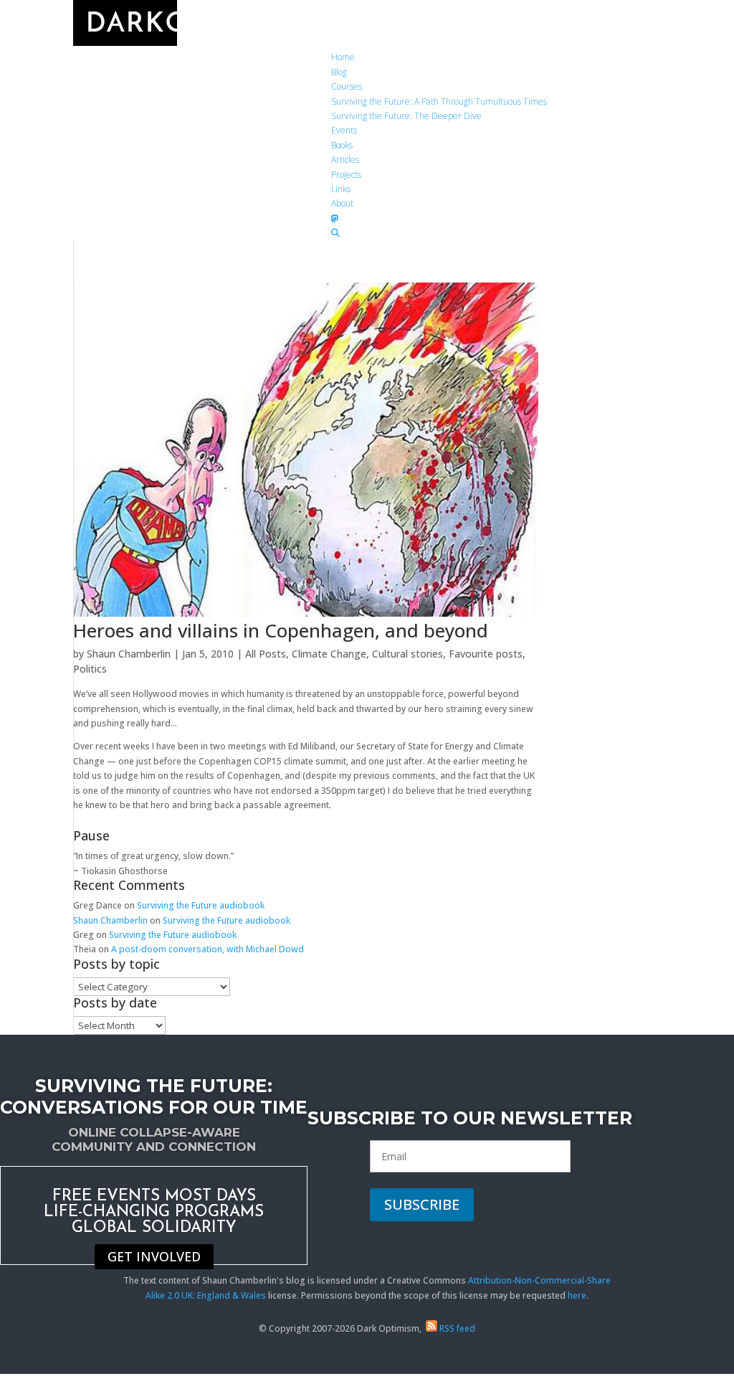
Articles (345, 159)
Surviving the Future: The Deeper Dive (406, 116)
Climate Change (329, 653)
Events (344, 130)
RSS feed (456, 1328)
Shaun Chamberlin (129, 653)
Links (341, 189)
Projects (346, 175)
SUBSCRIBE (421, 1204)
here (577, 1295)
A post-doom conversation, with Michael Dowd (207, 949)
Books (342, 145)
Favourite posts (486, 653)
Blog (339, 72)
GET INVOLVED (154, 1257)
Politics (90, 668)
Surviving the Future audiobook (200, 905)
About (342, 203)
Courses (346, 86)
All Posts (265, 653)
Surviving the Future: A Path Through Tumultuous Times (439, 101)
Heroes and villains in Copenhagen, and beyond (280, 630)
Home (343, 57)
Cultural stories (407, 653)
